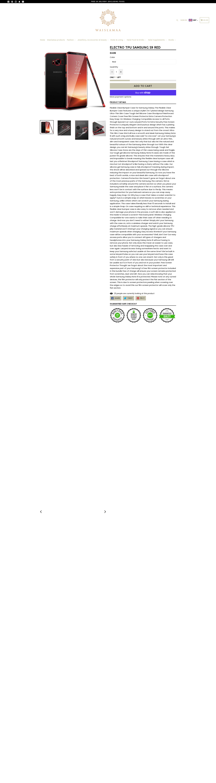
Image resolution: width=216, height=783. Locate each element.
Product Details (118, 102)
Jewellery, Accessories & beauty (92, 40)
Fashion (70, 40)
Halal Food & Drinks (136, 40)
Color (112, 57)
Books (172, 40)
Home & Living (117, 40)
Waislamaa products (56, 40)
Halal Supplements (156, 40)
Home (42, 40)
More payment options (120, 96)
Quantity (114, 67)
